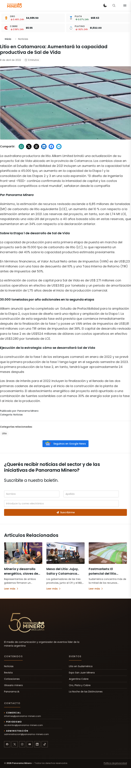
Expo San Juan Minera (82, 672)
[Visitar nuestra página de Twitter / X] (15, 744)
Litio (4, 433)
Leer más (9, 588)
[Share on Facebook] (51, 146)
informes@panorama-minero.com (22, 716)
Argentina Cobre (79, 679)
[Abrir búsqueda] (114, 5)
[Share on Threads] (36, 146)
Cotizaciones (12, 679)
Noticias (8, 666)
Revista (8, 672)
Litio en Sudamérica (80, 666)
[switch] (105, 5)
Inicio (8, 39)
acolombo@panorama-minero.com (23, 725)
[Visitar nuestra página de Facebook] (7, 744)
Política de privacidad (115, 763)
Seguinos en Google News (69, 443)
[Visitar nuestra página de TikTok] (45, 744)
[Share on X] (29, 146)
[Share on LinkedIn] (44, 146)
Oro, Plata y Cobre (80, 685)
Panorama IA (11, 691)
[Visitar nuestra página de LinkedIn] (37, 744)
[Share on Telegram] (59, 146)
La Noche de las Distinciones (86, 691)
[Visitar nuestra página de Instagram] (22, 744)
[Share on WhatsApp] (21, 146)
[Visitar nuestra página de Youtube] (30, 744)
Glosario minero (13, 685)
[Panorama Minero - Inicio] (14, 5)
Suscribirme (67, 512)
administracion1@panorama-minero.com (26, 734)
